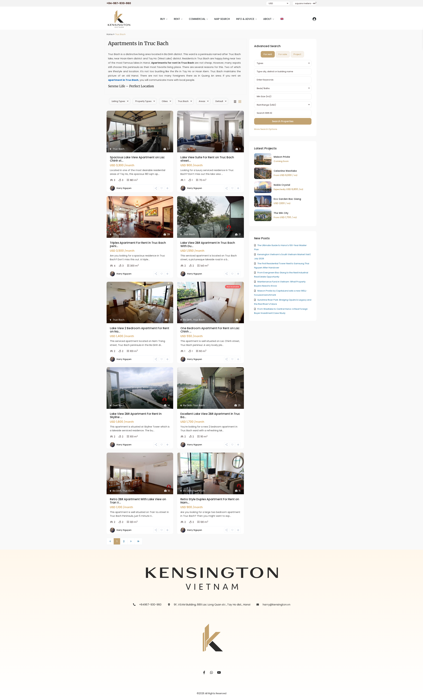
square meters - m (305, 3)
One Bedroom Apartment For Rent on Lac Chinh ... (210, 329)
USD (271, 3)
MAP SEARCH (222, 19)
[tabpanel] (282, 95)
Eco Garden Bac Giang (287, 199)
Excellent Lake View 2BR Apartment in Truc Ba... (210, 415)
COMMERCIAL (197, 19)
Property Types (143, 101)
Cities (165, 101)
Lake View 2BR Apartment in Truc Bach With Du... (207, 244)
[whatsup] (211, 673)
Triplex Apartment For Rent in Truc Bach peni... (138, 244)
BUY (162, 19)
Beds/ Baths (263, 88)
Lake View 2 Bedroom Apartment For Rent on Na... (139, 329)
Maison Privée (282, 156)
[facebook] (204, 673)
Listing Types (118, 101)
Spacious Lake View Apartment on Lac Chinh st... (137, 159)
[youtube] (219, 673)
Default (219, 101)
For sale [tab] (282, 54)
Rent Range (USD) (266, 104)
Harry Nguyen (123, 188)
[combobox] (282, 63)
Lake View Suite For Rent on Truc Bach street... (207, 159)
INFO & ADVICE (245, 19)
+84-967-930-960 (119, 3)
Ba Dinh (187, 319)
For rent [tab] (268, 54)
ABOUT (267, 19)
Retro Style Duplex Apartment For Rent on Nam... (209, 501)
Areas (202, 101)
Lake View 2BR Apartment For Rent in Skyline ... (136, 415)
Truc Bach (183, 101)
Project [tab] (297, 54)
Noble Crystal (282, 185)
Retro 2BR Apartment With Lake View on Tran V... (138, 501)
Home (110, 34)
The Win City (281, 213)
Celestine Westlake (285, 171)
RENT (177, 19)
